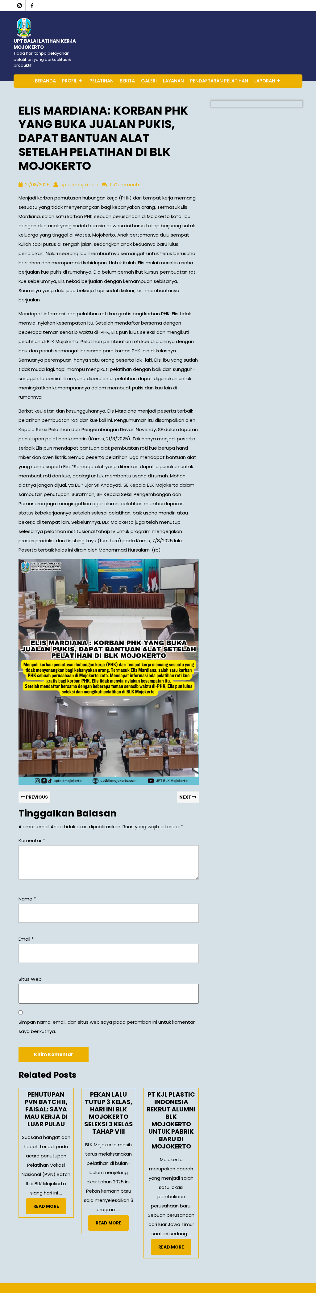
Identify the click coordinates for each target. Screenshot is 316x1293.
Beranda (45, 81)
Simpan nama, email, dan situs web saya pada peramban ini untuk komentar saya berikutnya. (107, 1027)
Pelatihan (101, 81)
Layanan (173, 81)
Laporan (264, 81)
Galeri (149, 81)
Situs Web (30, 979)
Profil (69, 81)
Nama (27, 899)
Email (26, 939)
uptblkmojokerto (79, 184)
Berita (127, 81)
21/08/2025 (37, 184)
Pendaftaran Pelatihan (219, 81)
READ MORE (49, 1208)
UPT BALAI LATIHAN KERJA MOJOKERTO (45, 44)
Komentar (32, 840)
